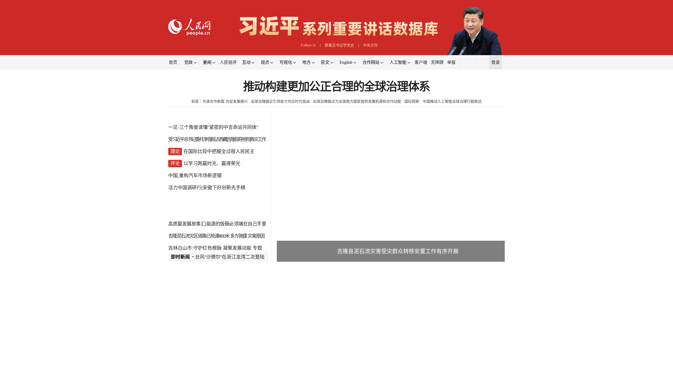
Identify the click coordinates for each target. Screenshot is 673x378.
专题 (257, 248)
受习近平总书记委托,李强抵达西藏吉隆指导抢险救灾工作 (216, 139)
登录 (495, 62)
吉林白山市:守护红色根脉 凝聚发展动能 (209, 248)
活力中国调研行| (185, 187)
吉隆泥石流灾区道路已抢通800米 (198, 236)
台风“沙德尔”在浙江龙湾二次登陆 (229, 257)
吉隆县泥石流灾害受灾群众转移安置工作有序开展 (397, 251)
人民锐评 (228, 62)
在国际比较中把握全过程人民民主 (218, 151)
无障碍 (437, 62)
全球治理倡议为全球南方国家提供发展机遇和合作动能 (357, 101)
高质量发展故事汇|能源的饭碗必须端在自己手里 (217, 224)
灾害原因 (256, 236)
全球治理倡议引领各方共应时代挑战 (280, 101)
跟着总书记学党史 (339, 45)
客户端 (421, 62)
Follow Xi (308, 45)
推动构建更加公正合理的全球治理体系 (336, 86)
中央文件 (370, 45)
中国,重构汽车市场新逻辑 (195, 175)
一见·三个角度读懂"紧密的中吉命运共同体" (213, 127)
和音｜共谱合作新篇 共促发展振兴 (219, 101)
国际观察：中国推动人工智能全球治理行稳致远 (443, 101)
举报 (451, 62)
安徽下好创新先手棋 (224, 187)
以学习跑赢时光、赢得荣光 (211, 163)
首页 (173, 62)
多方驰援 (238, 236)
